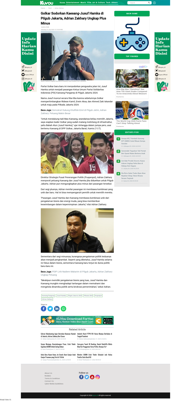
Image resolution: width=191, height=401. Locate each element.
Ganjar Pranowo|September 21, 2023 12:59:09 (57, 360)
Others (115, 3)
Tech (108, 3)
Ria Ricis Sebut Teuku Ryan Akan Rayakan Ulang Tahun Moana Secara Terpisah (133, 175)
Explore (43, 8)
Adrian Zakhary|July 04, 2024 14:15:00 (54, 339)
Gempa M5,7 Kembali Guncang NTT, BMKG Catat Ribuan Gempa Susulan (133, 141)
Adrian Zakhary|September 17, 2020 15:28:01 (93, 339)
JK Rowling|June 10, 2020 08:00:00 (90, 349)
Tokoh (50, 8)
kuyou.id (95, 395)
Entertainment (72, 3)
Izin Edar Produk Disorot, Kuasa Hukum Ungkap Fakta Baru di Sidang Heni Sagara (133, 163)
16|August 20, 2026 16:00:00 (132, 156)
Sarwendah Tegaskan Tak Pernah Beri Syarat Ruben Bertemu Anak (133, 152)
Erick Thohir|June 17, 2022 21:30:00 (53, 349)
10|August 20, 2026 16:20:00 (132, 146)
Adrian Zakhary (59, 8)
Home (62, 3)
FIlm (89, 3)
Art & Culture (99, 3)
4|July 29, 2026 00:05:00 (130, 181)
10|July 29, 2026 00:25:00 (131, 168)
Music (83, 3)
